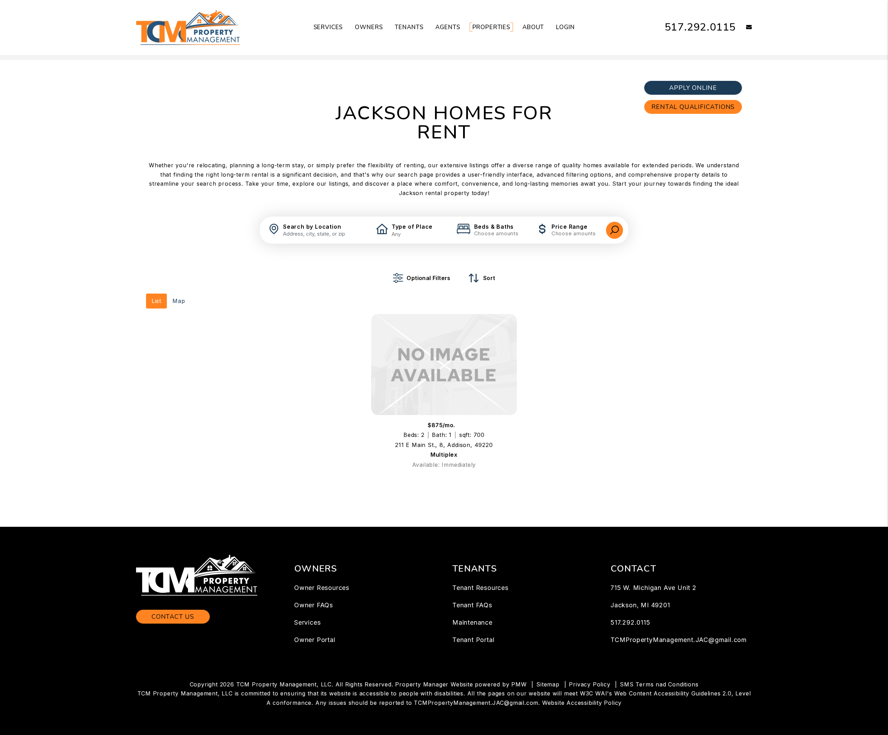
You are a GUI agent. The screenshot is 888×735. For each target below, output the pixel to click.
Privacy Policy (589, 684)
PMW (519, 684)
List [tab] (156, 300)
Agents (447, 27)
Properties (491, 27)
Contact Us (173, 616)
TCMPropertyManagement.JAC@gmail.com (678, 639)
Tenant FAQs (472, 605)
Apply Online (693, 88)
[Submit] (614, 230)
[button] (744, 27)
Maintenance (472, 622)
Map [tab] (178, 300)
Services (328, 27)
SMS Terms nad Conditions (659, 684)
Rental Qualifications (693, 107)
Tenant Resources (480, 587)
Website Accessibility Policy (582, 702)
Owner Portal (314, 639)
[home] (188, 27)
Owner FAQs (313, 605)
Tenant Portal (473, 639)
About (533, 27)
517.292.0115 (700, 27)
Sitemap (548, 684)
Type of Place (412, 226)
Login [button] (565, 27)
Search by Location (312, 226)
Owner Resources (321, 587)
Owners (369, 27)
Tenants (409, 27)
